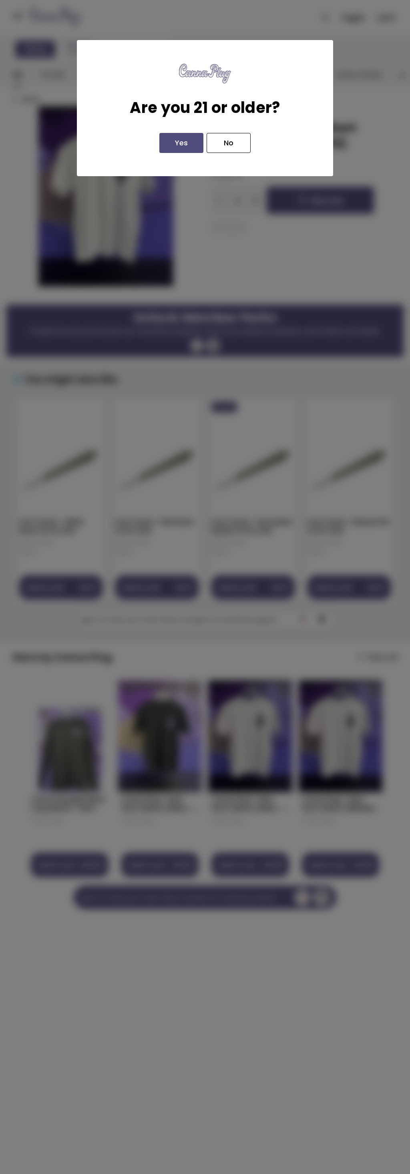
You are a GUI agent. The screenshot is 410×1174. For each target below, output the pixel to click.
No (228, 143)
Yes (181, 143)
